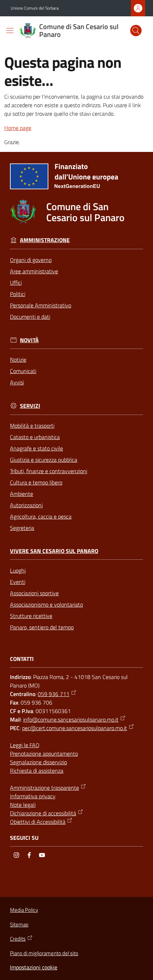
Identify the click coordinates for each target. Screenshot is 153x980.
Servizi (30, 406)
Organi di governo (31, 260)
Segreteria (22, 528)
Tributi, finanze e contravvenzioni (48, 471)
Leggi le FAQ (24, 745)
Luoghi (18, 570)
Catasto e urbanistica (35, 437)
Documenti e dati (30, 316)
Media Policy (24, 910)
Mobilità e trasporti (32, 425)
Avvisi (17, 382)
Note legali (23, 804)
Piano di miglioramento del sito (44, 953)
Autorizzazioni (26, 505)
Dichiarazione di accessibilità (43, 813)
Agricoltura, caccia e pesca (41, 516)
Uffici (16, 282)
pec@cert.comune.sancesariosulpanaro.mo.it (74, 728)
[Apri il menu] (10, 30)
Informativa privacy (33, 796)
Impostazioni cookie (33, 967)
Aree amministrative (34, 271)
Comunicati (23, 371)
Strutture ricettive (31, 616)
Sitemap (19, 924)
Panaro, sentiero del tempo (42, 627)
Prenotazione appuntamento (44, 753)
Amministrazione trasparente (44, 787)
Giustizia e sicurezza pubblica (43, 459)
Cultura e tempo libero (36, 482)
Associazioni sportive (34, 593)
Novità (29, 340)
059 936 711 (53, 694)
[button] (136, 30)
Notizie (18, 359)
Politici (17, 294)
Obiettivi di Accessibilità (37, 821)
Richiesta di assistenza (36, 770)
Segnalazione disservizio (38, 762)
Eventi (17, 581)
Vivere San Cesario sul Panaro (54, 551)
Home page (17, 128)
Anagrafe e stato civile (36, 448)
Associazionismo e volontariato (46, 604)
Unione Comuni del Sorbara (35, 8)
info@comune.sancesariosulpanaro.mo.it (70, 719)
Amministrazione (45, 240)
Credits (18, 939)
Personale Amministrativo (40, 305)
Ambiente (21, 493)
